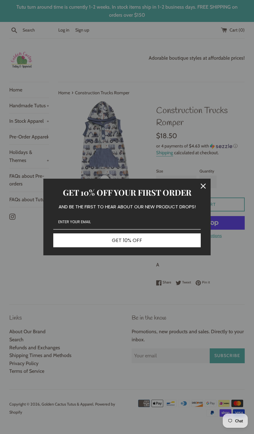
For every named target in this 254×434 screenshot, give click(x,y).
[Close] (203, 186)
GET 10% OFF (127, 240)
